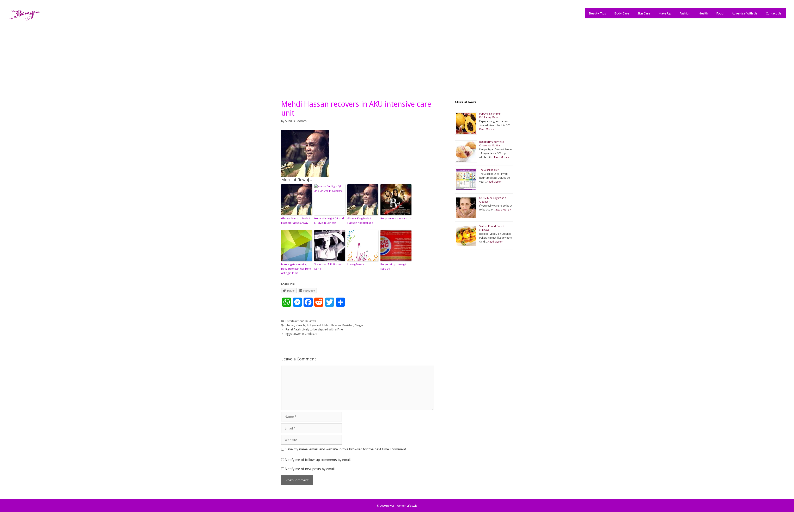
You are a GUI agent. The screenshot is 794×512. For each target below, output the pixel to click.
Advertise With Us (745, 13)
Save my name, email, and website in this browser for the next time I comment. (346, 449)
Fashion (684, 13)
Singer (359, 325)
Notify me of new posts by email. (310, 469)
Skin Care (643, 13)
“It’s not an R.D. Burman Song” (328, 266)
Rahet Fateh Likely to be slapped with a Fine (314, 329)
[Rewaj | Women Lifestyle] (24, 14)
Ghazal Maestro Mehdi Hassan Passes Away (295, 221)
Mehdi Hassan (331, 325)
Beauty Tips (597, 13)
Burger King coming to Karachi (394, 266)
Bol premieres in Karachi (395, 218)
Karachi (300, 325)
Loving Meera (355, 264)
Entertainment (295, 321)
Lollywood (314, 325)
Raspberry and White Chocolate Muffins (491, 143)
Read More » (486, 129)
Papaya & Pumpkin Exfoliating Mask (490, 115)
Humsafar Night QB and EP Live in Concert (329, 221)
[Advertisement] (397, 58)
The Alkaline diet (489, 170)
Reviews (310, 321)
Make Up (665, 13)
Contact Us (774, 13)
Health (703, 13)
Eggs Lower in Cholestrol (302, 334)
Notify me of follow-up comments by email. (318, 459)
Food (719, 13)
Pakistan (347, 325)
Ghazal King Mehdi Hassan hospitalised (360, 221)
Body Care (621, 13)
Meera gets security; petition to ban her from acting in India (296, 268)
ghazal (290, 325)
